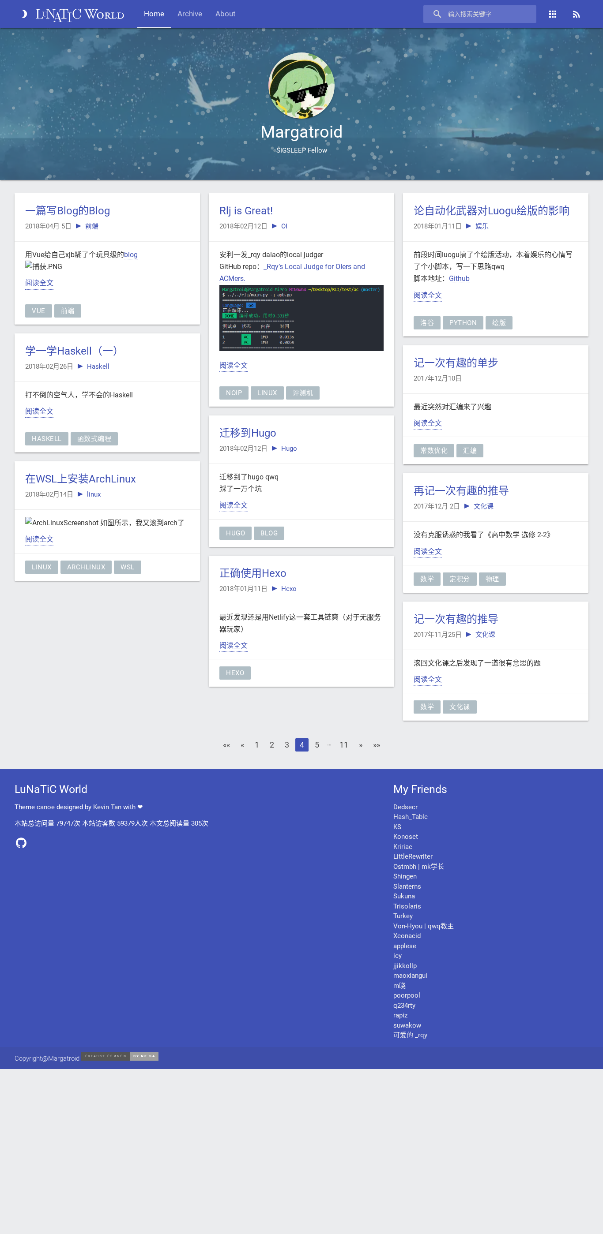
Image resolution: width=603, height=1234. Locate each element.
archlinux (86, 567)
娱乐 (482, 226)
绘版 (499, 323)
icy (397, 956)
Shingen (405, 876)
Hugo (289, 448)
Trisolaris (407, 906)
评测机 (303, 393)
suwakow (407, 1025)
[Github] (24, 846)
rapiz (400, 1015)
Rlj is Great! (246, 211)
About (225, 14)
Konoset (405, 837)
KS (397, 827)
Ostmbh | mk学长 (418, 867)
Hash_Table (410, 817)
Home (154, 14)
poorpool (406, 995)
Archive (189, 14)
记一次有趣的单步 (456, 363)
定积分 (459, 579)
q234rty (404, 1006)
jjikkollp (405, 966)
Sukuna (404, 896)
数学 (427, 579)
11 (343, 744)
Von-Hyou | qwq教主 (423, 926)
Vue (38, 311)
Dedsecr (405, 807)
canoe (46, 807)
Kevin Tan (107, 807)
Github (459, 278)
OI (284, 226)
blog (131, 255)
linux (94, 494)
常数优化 (434, 451)
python (463, 323)
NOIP (234, 393)
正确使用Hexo (252, 573)
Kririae (402, 847)
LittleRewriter (413, 856)
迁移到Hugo (247, 433)
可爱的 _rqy (410, 1035)
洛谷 (427, 323)
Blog (269, 533)
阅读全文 (39, 283)
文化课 (484, 506)
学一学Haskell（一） (74, 351)
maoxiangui (410, 976)
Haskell (98, 366)
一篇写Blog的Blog (67, 211)
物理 (492, 579)
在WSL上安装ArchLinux (80, 479)
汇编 (470, 451)
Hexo (289, 589)
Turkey (403, 916)
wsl (128, 567)
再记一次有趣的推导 (461, 491)
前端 (91, 226)
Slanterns (407, 886)
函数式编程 (94, 439)
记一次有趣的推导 (456, 619)
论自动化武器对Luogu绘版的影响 (491, 211)
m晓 (399, 986)
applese (404, 946)
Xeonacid (407, 936)
